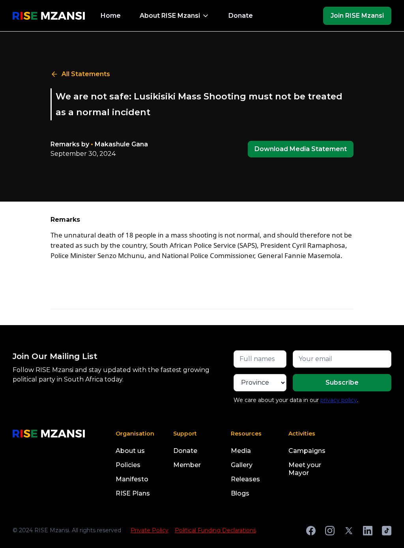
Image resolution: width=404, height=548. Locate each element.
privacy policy (338, 400)
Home (111, 15)
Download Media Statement (300, 149)
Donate (240, 15)
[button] (174, 16)
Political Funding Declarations (215, 530)
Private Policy (149, 530)
